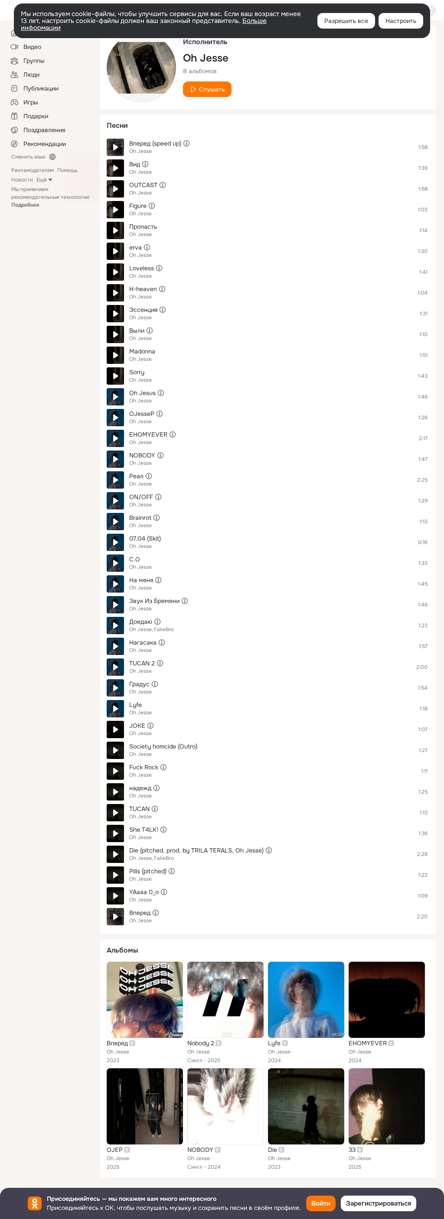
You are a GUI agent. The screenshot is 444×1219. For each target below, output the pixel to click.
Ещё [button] (41, 179)
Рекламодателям (32, 170)
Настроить (400, 21)
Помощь (67, 170)
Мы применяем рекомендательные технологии (50, 197)
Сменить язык (28, 156)
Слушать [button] (212, 89)
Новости (22, 179)
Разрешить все (346, 21)
